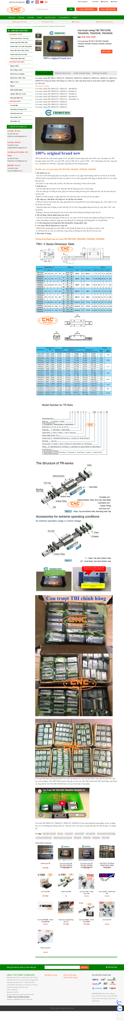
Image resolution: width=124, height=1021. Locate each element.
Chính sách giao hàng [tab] (82, 73)
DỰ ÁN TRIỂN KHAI (64, 17)
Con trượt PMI (45, 891)
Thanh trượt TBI (45, 863)
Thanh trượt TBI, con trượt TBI (22, 26)
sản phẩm (95, 1)
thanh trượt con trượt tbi (63, 838)
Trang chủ (9, 26)
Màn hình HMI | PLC (16, 98)
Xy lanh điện (14, 105)
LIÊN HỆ (75, 17)
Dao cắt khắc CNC (15, 117)
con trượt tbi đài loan (44, 838)
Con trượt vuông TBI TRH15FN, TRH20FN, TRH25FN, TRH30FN (86, 865)
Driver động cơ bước (16, 70)
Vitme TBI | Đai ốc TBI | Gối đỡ (19, 50)
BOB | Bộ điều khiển (16, 90)
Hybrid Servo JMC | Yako (17, 78)
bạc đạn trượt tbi (49, 834)
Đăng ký (115, 1)
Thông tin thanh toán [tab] (63, 73)
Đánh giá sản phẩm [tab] (100, 73)
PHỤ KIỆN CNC (15, 121)
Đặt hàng (106, 51)
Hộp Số (12, 86)
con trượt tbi (90, 834)
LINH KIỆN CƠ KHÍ (15, 34)
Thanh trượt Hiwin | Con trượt (19, 38)
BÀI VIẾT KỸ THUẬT (50, 17)
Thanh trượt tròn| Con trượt (18, 54)
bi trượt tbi (69, 834)
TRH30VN (77, 838)
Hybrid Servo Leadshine (17, 74)
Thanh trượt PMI (66, 891)
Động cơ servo (112, 998)
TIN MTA (39, 17)
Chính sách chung (70, 977)
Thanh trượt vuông (101, 996)
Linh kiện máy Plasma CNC (18, 109)
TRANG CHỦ (11, 17)
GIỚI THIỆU (21, 17)
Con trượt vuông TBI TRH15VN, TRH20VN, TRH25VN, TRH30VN (66, 865)
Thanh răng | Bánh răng (17, 58)
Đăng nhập (105, 1)
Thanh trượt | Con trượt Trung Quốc (21, 46)
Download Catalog (41, 86)
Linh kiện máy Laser (16, 113)
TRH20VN (96, 838)
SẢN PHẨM (31, 17)
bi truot (60, 834)
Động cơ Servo (14, 82)
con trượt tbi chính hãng (106, 834)
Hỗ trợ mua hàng (69, 975)
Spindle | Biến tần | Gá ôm (18, 94)
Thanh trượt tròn (105, 993)
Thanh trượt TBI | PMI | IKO (19, 42)
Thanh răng (103, 998)
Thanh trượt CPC (45, 948)
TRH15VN (105, 838)
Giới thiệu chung (51, 975)
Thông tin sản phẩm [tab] (44, 73)
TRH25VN (86, 838)
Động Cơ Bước (14, 66)
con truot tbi (79, 834)
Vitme (109, 996)
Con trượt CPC (107, 920)
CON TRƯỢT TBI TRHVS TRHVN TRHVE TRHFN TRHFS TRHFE (107, 865)
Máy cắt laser (95, 1001)
